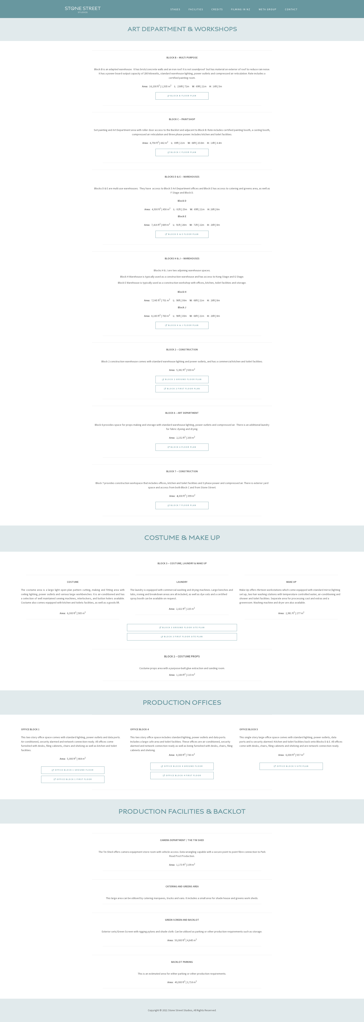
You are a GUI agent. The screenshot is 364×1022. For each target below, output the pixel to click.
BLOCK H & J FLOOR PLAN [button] (183, 325)
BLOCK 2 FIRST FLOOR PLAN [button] (183, 388)
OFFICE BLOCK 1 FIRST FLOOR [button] (74, 779)
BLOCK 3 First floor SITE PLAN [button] (183, 636)
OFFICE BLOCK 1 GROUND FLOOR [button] (74, 770)
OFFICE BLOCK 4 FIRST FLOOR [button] (183, 775)
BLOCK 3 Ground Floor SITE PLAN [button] (183, 627)
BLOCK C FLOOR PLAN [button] (183, 152)
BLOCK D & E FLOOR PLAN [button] (183, 234)
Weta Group (268, 9)
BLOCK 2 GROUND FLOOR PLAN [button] (183, 379)
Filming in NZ (240, 9)
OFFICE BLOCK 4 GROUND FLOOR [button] (183, 766)
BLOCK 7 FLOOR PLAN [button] (183, 505)
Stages (175, 9)
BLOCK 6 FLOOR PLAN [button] (183, 447)
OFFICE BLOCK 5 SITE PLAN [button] (292, 766)
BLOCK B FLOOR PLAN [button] (183, 95)
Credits (217, 9)
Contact (291, 9)
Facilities (196, 9)
